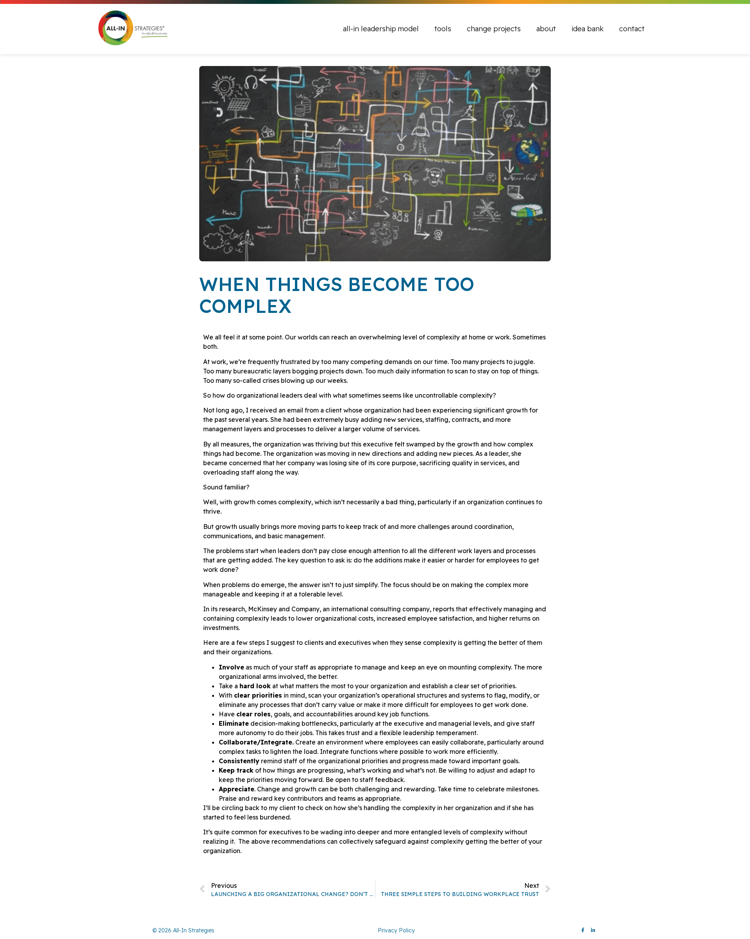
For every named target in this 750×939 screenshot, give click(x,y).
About (546, 28)
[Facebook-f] (583, 930)
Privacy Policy (396, 930)
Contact (632, 28)
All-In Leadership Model (381, 28)
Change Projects (494, 28)
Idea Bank (587, 28)
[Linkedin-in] (593, 930)
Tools (442, 28)
